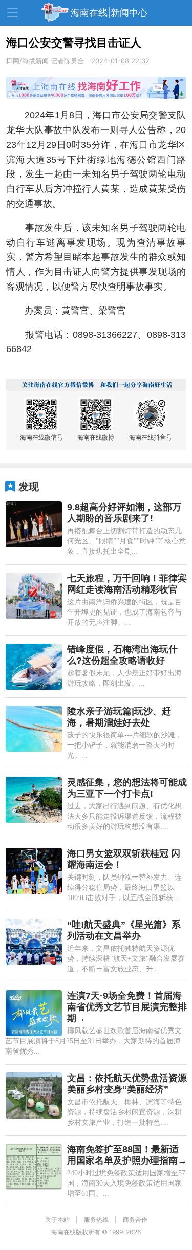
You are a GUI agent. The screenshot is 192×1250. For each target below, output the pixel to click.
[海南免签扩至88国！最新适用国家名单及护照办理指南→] (34, 1167)
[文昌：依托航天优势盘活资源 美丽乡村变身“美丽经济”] (34, 1095)
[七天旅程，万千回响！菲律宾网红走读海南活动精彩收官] (34, 596)
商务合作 (135, 1219)
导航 (12, 13)
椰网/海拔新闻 (27, 61)
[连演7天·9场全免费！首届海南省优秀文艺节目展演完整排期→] (34, 1013)
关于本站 (57, 1219)
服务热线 (96, 1219)
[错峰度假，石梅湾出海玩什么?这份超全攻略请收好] (34, 667)
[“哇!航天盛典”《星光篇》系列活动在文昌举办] (34, 942)
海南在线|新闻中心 (109, 12)
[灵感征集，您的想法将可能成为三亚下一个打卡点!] (34, 800)
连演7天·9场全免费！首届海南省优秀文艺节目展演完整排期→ (127, 1007)
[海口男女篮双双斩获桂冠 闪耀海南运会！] (34, 871)
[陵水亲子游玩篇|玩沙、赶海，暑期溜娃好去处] (34, 729)
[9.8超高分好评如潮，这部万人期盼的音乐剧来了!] (34, 524)
